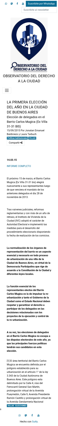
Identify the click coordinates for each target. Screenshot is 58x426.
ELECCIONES (20, 406)
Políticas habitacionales (17, 138)
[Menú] (6, 90)
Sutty (35, 421)
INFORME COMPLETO (19, 166)
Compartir (15, 143)
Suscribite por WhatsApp (41, 3)
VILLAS (32, 138)
